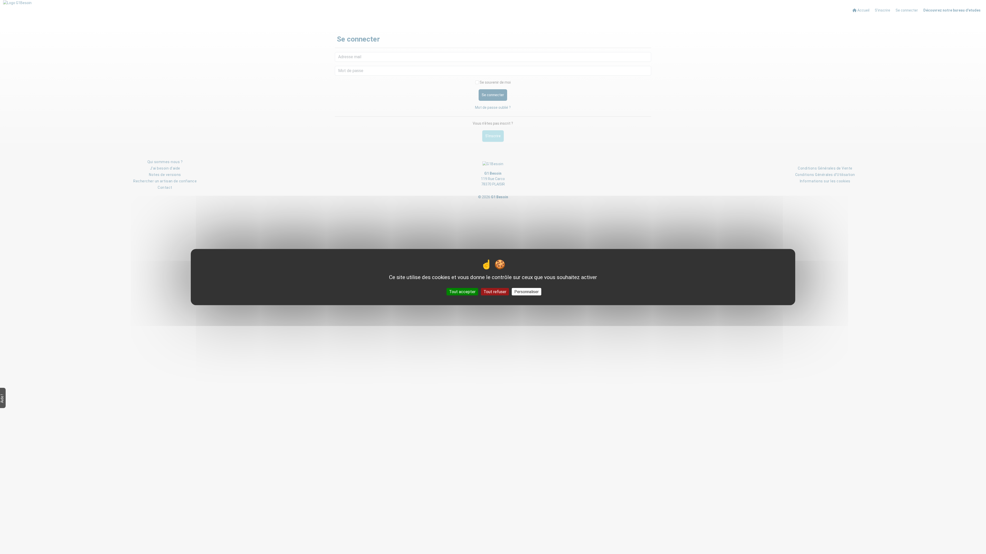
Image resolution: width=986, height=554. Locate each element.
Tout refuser (494, 291)
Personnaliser (526, 291)
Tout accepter (462, 291)
